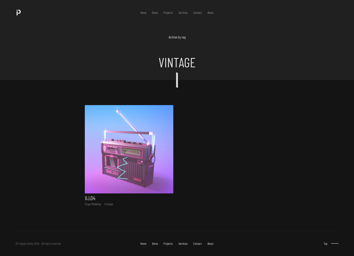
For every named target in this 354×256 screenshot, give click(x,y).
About (210, 12)
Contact (197, 12)
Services (183, 12)
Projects (168, 12)
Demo (155, 12)
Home (143, 12)
